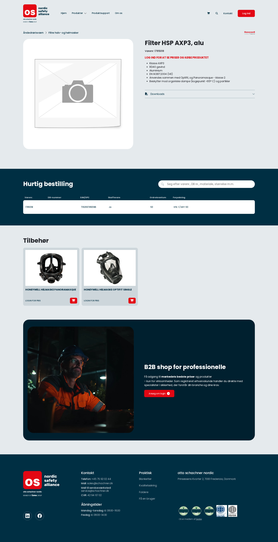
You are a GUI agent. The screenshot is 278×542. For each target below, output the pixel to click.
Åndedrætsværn (33, 32)
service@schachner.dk (95, 491)
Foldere (143, 492)
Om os (118, 13)
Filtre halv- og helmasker (63, 32)
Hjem (64, 13)
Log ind (246, 13)
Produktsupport (101, 13)
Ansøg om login (157, 393)
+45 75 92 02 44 (101, 479)
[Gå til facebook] (39, 516)
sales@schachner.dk (100, 483)
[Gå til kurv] (208, 13)
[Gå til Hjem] (36, 13)
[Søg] (216, 13)
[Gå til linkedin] (27, 516)
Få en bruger (147, 498)
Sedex (199, 519)
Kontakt (228, 13)
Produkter (77, 13)
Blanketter (145, 479)
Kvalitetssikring (148, 485)
